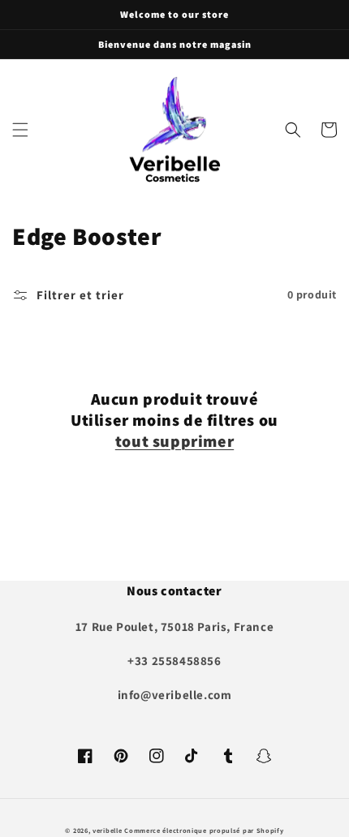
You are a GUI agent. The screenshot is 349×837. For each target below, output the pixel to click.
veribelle (107, 830)
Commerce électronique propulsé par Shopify (203, 830)
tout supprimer (174, 441)
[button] (20, 130)
